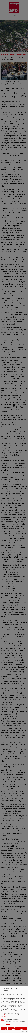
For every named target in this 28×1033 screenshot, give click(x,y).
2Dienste (7, 1024)
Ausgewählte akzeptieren (13, 1028)
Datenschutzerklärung (6, 1014)
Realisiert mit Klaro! (23, 1031)
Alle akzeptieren (23, 1028)
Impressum (3, 1016)
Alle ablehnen (4, 1028)
